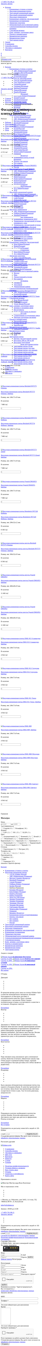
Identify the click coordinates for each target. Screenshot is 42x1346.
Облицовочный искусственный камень (23, 25)
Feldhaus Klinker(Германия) (24, 127)
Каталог (8, 7)
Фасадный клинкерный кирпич (21, 15)
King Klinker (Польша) (17, 892)
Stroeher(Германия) (21, 100)
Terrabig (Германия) (16, 901)
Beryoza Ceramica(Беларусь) (24, 121)
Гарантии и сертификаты (14, 1174)
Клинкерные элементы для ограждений (24, 19)
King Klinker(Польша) (22, 134)
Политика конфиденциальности (17, 1166)
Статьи (7, 1160)
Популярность (10, 124)
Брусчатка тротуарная (22, 342)
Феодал (16, 273)
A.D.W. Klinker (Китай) (18, 874)
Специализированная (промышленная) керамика (23, 938)
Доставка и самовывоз (13, 48)
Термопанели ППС (21, 240)
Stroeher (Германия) (16, 899)
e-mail (3, 1134)
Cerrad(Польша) (19, 125)
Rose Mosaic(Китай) (21, 300)
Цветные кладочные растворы (25, 317)
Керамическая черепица (18, 36)
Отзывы (8, 1172)
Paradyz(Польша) (20, 92)
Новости (8, 1158)
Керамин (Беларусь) (16, 913)
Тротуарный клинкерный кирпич (21, 13)
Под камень (18, 163)
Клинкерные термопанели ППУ (25, 219)
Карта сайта (9, 1176)
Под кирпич (18, 279)
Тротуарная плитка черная (23, 364)
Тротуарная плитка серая (23, 362)
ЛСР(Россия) (18, 207)
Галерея (8, 1162)
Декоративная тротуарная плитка (26, 344)
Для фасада (18, 283)
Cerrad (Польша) (15, 882)
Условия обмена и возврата (15, 1168)
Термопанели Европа (21, 234)
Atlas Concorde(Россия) (22, 258)
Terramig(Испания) (20, 148)
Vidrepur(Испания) (20, 302)
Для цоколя (18, 285)
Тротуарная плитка (16, 40)
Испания (17, 107)
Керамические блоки (17, 38)
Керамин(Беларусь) (21, 155)
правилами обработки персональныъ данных (17, 1291)
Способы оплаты (11, 46)
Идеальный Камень (21, 281)
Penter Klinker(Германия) (23, 179)
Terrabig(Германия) (21, 144)
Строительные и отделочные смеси (27, 315)
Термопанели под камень (23, 236)
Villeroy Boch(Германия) (22, 269)
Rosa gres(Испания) (21, 94)
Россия (16, 167)
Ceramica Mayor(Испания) (23, 73)
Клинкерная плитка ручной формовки (23, 915)
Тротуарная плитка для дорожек (25, 350)
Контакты (8, 50)
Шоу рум (8, 1155)
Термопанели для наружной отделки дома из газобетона (27, 226)
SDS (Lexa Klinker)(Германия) (25, 96)
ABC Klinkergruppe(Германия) (25, 71)
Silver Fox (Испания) (17, 897)
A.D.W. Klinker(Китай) (22, 117)
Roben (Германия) (16, 895)
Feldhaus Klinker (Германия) (19, 884)
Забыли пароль (6, 1259)
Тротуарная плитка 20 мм (23, 346)
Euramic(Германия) (21, 75)
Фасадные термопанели (18, 17)
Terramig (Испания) (16, 905)
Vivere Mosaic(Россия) (22, 304)
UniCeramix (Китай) (16, 907)
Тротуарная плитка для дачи (24, 348)
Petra (15, 275)
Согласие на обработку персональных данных (18, 1235)
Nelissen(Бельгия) (20, 200)
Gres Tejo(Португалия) (22, 82)
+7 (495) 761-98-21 (7, 2)
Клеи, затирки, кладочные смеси (21, 32)
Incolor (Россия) (15, 886)
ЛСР (15, 190)
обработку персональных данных (13, 1138)
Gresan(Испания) (20, 84)
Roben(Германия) (20, 138)
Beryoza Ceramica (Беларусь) (19, 878)
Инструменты (19, 310)
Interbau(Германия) (20, 88)
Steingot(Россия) (20, 182)
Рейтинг (8, 122)
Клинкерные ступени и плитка (20, 9)
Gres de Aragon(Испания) (23, 80)
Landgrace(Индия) (20, 263)
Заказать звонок (6, 4)
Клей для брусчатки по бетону (25, 312)
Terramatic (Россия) (16, 903)
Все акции (5, 970)
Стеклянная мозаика (16, 30)
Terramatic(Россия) (20, 146)
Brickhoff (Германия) (17, 880)
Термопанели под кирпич (23, 238)
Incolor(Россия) (19, 129)
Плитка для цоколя (21, 161)
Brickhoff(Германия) (21, 123)
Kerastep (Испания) (16, 890)
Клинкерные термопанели (23, 217)
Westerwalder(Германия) (22, 152)
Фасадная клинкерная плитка (20, 11)
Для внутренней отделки (23, 277)
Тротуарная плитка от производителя (22, 359)
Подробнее (5, 1008)
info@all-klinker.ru (7, 1205)
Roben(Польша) (19, 246)
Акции (7, 42)
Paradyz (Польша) (15, 894)
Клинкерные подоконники (19, 21)
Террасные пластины (17, 23)
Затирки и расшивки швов (23, 308)
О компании (9, 44)
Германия (17, 105)
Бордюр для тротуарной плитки (25, 338)
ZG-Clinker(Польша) (21, 188)
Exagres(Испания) (20, 76)
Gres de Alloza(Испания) (22, 78)
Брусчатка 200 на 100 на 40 (24, 340)
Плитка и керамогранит (18, 34)
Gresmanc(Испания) (21, 86)
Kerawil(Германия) (20, 175)
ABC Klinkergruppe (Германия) (20, 876)
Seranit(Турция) (19, 98)
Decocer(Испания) (20, 321)
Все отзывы (5, 1125)
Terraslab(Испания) (21, 267)
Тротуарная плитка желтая (23, 352)
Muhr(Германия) (20, 177)
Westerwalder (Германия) (18, 909)
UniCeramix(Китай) (21, 150)
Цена (7, 128)
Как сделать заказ (11, 1170)
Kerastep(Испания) (20, 132)
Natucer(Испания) (20, 90)
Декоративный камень (22, 286)
